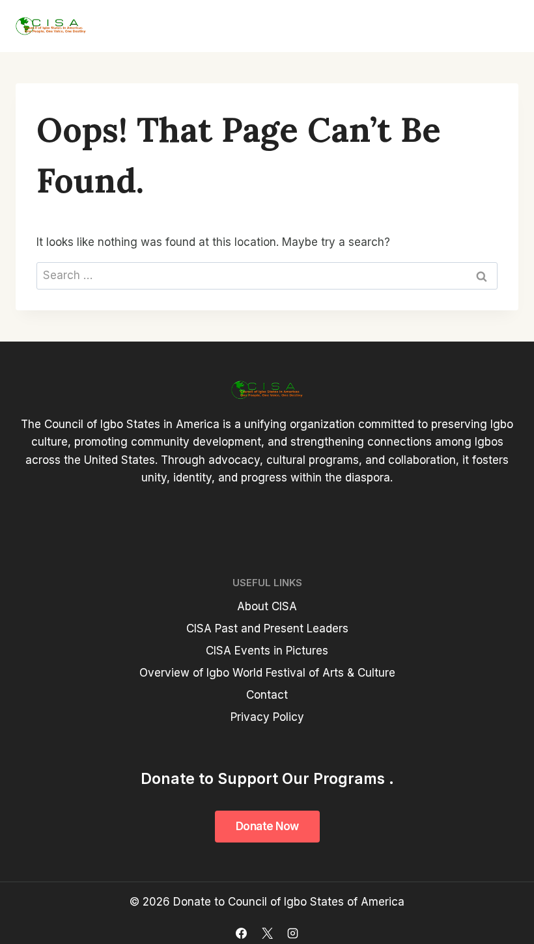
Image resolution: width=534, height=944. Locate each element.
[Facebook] (242, 933)
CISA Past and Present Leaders (267, 628)
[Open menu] (502, 26)
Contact (267, 694)
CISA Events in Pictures (267, 650)
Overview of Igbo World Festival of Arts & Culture (267, 672)
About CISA (267, 606)
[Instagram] (292, 933)
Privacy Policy (267, 716)
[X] (267, 933)
